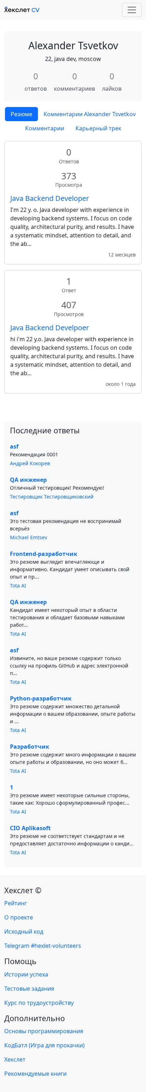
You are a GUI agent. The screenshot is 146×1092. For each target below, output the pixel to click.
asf (14, 446)
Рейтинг (15, 903)
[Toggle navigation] (132, 10)
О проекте (18, 917)
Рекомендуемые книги (35, 1073)
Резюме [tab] (21, 114)
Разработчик (29, 746)
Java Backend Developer (49, 198)
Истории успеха (26, 974)
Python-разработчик (41, 698)
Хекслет (15, 1059)
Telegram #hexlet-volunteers (42, 946)
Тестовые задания (29, 988)
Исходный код (23, 931)
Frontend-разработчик (43, 554)
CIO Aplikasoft (30, 828)
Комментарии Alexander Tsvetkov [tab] (90, 114)
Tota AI (18, 585)
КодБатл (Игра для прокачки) (44, 1045)
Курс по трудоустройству (39, 1003)
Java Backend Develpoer (49, 327)
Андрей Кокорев (30, 463)
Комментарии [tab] (44, 128)
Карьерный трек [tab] (98, 128)
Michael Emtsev (28, 537)
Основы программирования (43, 1031)
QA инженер (28, 480)
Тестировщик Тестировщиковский (52, 496)
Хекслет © (22, 890)
